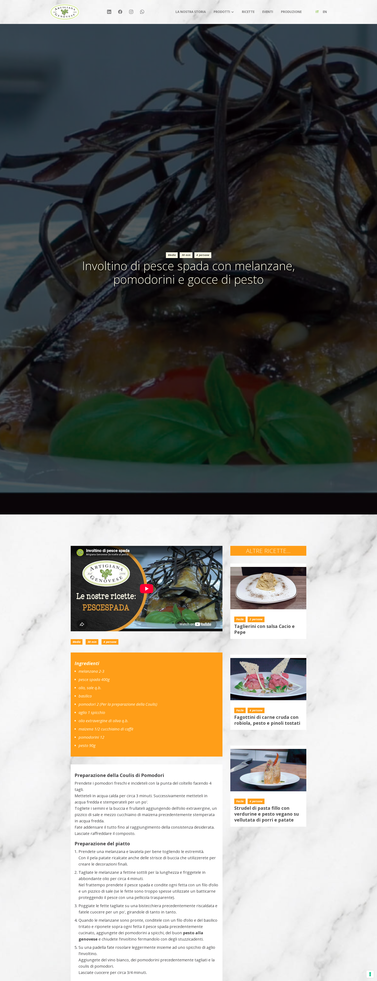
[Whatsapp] (142, 12)
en (325, 12)
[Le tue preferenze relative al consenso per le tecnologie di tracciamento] (370, 974)
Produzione (291, 12)
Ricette (248, 12)
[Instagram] (131, 12)
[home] (65, 12)
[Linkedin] (109, 12)
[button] (224, 11)
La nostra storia (191, 12)
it (317, 12)
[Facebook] (120, 12)
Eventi (267, 12)
